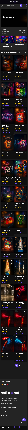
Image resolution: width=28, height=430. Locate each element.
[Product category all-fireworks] (20, 41)
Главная (3, 29)
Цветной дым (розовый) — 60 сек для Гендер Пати (20, 304)
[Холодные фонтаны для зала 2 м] (7, 292)
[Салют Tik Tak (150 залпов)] (20, 142)
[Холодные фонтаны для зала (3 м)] (20, 267)
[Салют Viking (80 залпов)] (20, 194)
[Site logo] (14, 1)
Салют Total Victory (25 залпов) (20, 178)
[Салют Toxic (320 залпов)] (7, 194)
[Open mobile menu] (2, 5)
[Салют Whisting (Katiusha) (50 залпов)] (7, 219)
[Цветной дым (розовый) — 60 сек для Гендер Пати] (20, 292)
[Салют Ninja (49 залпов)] (7, 63)
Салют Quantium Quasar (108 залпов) (6, 126)
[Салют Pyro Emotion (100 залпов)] (20, 90)
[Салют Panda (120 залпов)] (20, 63)
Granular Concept (18, 422)
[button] (11, 56)
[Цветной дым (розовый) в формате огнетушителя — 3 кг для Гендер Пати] (20, 318)
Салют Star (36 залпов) (19, 126)
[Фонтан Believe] (7, 245)
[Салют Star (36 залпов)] (20, 115)
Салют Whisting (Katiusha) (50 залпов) (6, 230)
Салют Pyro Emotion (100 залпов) (18, 101)
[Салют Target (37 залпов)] (7, 142)
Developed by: (9, 422)
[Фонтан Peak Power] (7, 267)
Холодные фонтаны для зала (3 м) (20, 277)
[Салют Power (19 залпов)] (7, 90)
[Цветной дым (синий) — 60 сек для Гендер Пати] (7, 343)
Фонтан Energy (19, 254)
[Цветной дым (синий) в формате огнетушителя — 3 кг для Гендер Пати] (20, 343)
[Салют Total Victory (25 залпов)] (20, 168)
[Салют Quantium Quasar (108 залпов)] (7, 115)
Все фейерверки (6, 31)
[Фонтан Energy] (20, 245)
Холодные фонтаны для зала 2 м (7, 303)
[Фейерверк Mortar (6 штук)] (20, 219)
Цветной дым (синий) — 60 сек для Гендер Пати (6, 355)
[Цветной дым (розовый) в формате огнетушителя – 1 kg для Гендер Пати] (7, 318)
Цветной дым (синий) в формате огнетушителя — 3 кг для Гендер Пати (20, 356)
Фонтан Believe (6, 254)
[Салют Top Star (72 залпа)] (7, 168)
